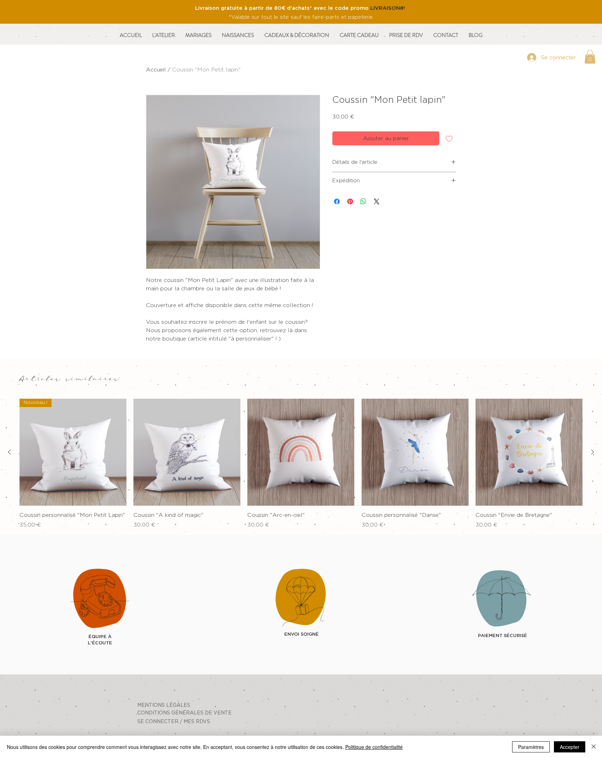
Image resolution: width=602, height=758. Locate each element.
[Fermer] (593, 746)
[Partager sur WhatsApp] (363, 201)
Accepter (569, 746)
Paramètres (531, 746)
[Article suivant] (592, 452)
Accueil (156, 69)
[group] (301, 463)
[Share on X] (376, 201)
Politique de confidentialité (374, 746)
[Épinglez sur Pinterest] (350, 201)
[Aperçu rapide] (186, 452)
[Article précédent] (9, 452)
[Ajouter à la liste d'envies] (449, 138)
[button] (590, 56)
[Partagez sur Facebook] (337, 201)
